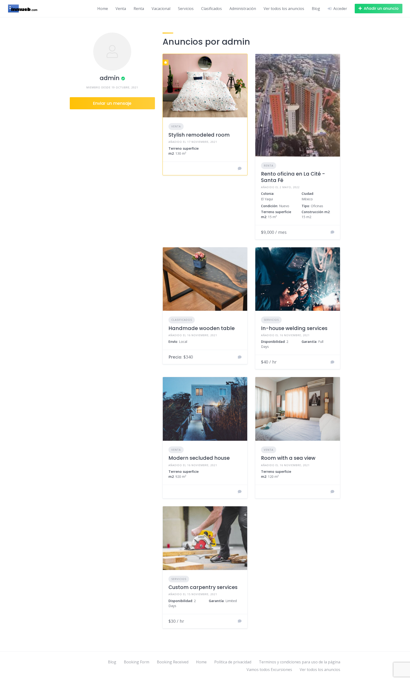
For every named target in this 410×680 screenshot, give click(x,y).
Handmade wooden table (201, 328)
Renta (139, 8)
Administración (242, 8)
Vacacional (161, 8)
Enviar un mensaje (112, 103)
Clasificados (211, 8)
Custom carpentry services (203, 587)
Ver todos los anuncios (284, 8)
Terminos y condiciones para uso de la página (299, 662)
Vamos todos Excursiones (269, 669)
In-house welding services (294, 328)
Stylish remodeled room (199, 134)
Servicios (186, 8)
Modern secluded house (199, 458)
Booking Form (136, 662)
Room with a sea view (288, 458)
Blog (316, 8)
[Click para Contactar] (240, 168)
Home (102, 8)
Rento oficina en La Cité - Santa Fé (293, 176)
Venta (121, 8)
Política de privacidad (232, 662)
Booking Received (172, 662)
